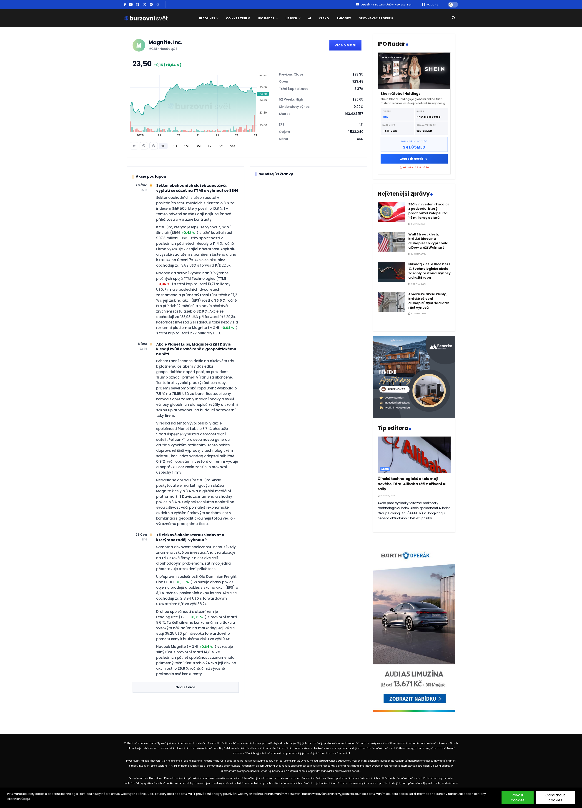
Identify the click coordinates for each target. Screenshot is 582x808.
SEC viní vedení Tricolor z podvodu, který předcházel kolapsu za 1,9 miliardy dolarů (428, 211)
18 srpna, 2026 (418, 284)
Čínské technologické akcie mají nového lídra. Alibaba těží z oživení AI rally (412, 484)
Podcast (433, 4)
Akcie (385, 469)
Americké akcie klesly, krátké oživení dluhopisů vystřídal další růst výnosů (429, 301)
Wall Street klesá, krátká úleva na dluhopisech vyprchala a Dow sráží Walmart (428, 241)
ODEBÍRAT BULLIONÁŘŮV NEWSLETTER (386, 4)
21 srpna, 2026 (417, 223)
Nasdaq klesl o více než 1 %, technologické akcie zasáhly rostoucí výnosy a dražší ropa (429, 271)
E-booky (344, 18)
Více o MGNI (345, 45)
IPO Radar (266, 18)
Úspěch (291, 18)
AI (309, 18)
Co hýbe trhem (238, 18)
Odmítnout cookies (555, 798)
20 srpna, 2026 (418, 253)
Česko (324, 18)
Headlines (207, 18)
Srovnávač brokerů (376, 18)
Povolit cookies (517, 798)
